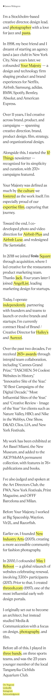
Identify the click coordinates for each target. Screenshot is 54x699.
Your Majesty (31, 65)
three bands (12, 653)
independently (14, 304)
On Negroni (8, 684)
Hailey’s (42, 332)
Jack (19, 277)
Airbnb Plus (32, 234)
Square (45, 256)
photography (29, 631)
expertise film (13, 207)
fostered (9, 196)
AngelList (21, 283)
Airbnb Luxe (13, 239)
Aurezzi (16, 337)
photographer (20, 27)
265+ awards (27, 354)
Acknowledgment (11, 694)
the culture (26, 190)
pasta (26, 32)
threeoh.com (13, 588)
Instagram (8, 691)
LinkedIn (7, 687)
